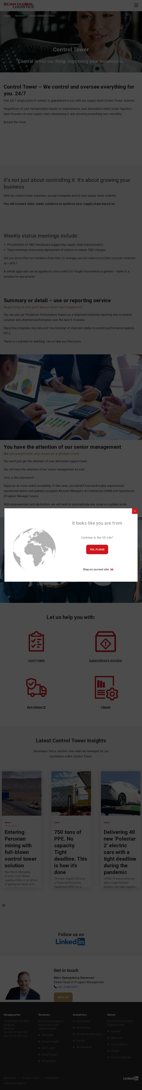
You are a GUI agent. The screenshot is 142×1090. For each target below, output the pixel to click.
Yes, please (97, 549)
